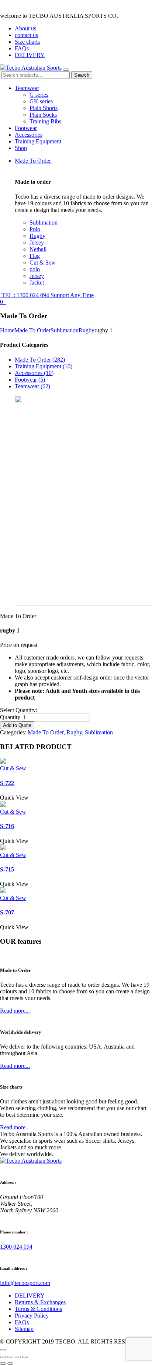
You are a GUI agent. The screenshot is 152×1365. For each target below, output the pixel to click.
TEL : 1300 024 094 (47, 295)
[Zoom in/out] (25, 1357)
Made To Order (33, 160)
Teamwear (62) (32, 386)
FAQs (22, 48)
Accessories (28, 135)
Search (81, 75)
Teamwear (27, 88)
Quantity (10, 717)
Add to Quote (17, 725)
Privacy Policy (32, 1315)
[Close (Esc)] (3, 1357)
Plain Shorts (44, 108)
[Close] (3, 1350)
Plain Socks (43, 115)
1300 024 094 (16, 1246)
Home (7, 330)
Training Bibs (45, 121)
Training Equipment (38, 141)
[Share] (10, 1357)
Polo (35, 229)
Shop (21, 148)
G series (39, 95)
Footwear (26, 128)
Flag (35, 256)
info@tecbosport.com (25, 1283)
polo (35, 269)
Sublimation (44, 222)
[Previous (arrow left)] (3, 1363)
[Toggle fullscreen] (18, 1357)
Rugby (37, 236)
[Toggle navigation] (66, 70)
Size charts (27, 42)
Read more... (15, 1010)
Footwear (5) (30, 379)
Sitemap (24, 1329)
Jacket (37, 282)
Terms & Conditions (38, 1309)
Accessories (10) (34, 373)
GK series (41, 101)
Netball (38, 249)
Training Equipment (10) (43, 366)
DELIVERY (30, 55)
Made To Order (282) (40, 359)
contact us (26, 35)
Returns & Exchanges (40, 1302)
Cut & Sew (43, 262)
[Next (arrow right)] (10, 1363)
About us (25, 28)
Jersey (37, 242)
